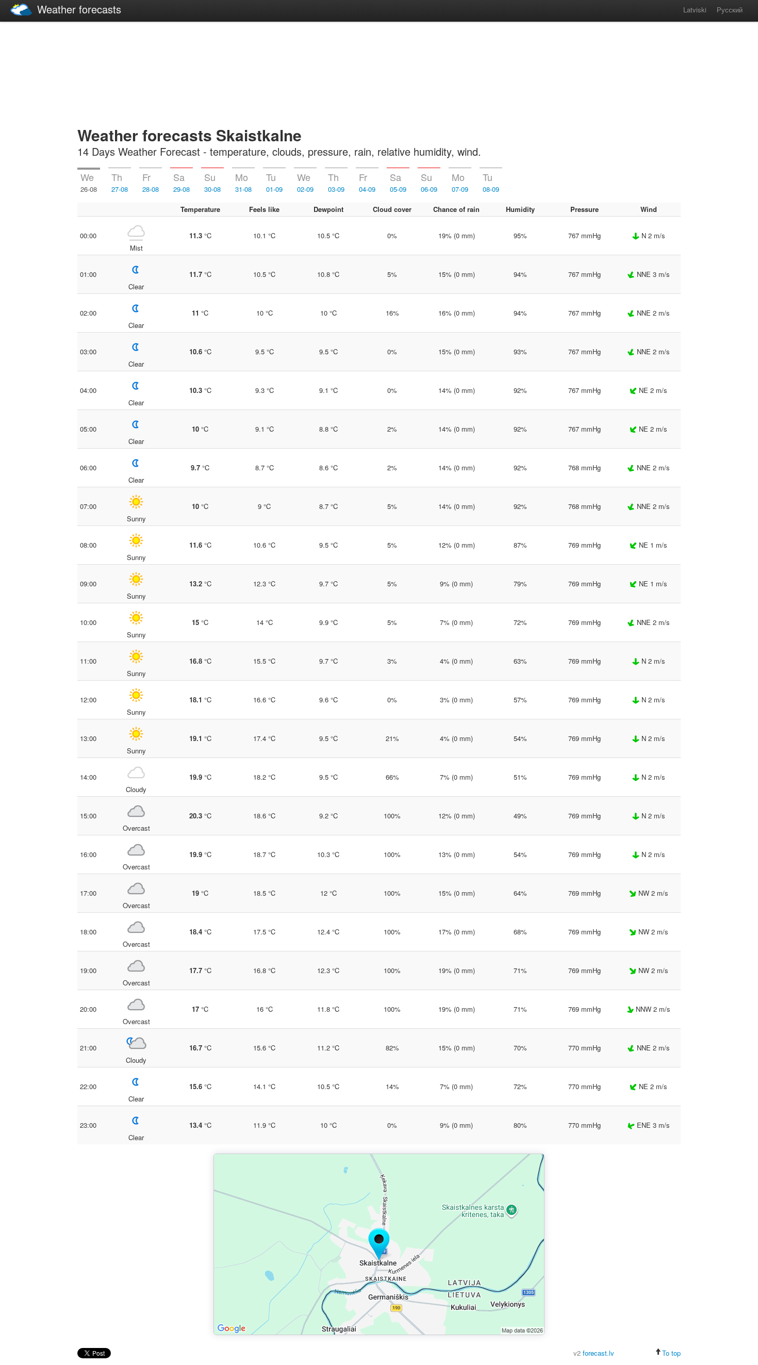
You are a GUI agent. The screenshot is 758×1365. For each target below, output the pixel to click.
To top (671, 1353)
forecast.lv (598, 1353)
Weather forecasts (79, 9)
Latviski (694, 9)
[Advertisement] (379, 72)
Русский (730, 9)
